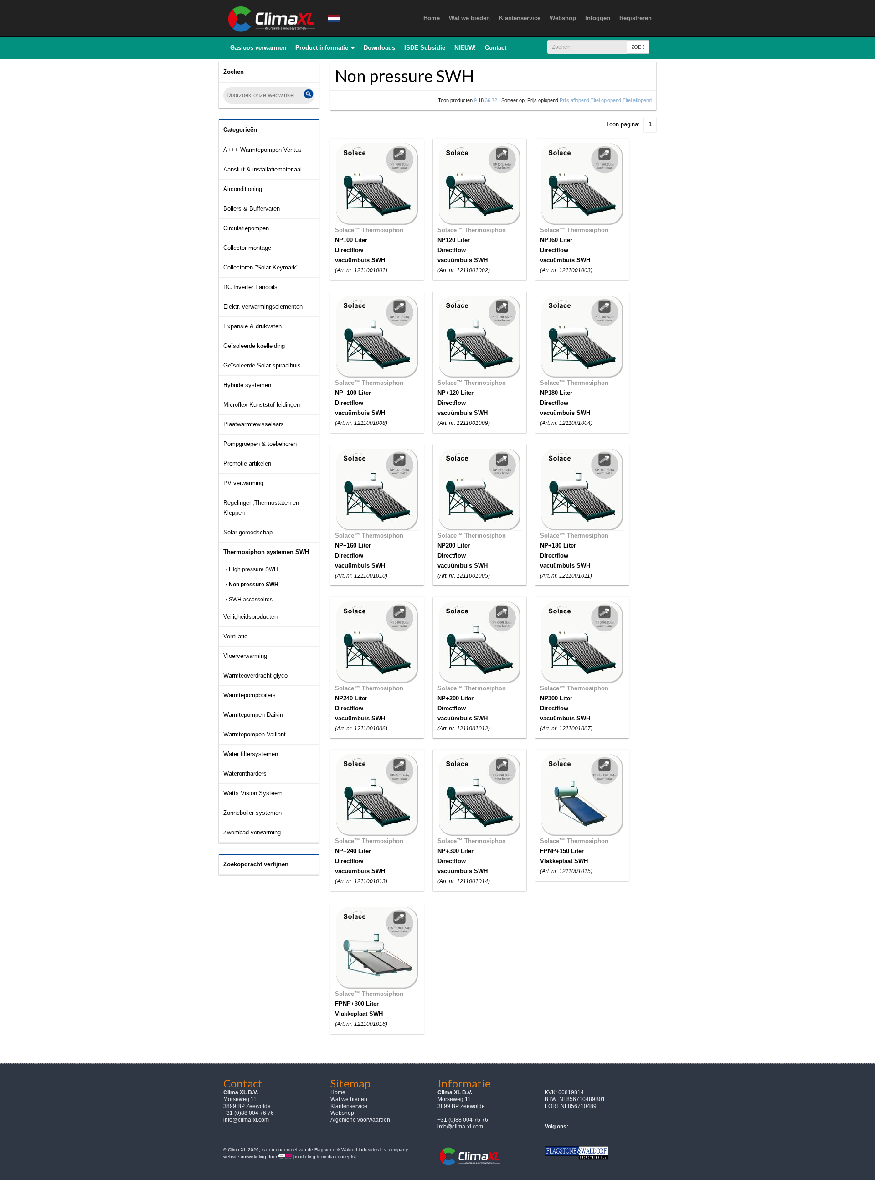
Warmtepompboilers (249, 695)
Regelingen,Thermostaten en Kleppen (261, 507)
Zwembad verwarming (252, 832)
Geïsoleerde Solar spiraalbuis (262, 365)
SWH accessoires (250, 599)
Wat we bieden (348, 1099)
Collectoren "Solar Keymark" (261, 267)
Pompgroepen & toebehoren (260, 443)
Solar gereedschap (248, 532)
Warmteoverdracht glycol (256, 675)
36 (487, 100)
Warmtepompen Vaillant (254, 734)
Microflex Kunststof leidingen (261, 404)
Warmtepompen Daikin (253, 714)
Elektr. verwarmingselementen (263, 306)
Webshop (342, 1113)
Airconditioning (242, 189)
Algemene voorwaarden (360, 1120)
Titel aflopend (637, 100)
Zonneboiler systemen (252, 812)
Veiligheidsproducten (250, 616)
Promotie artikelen (247, 463)
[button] (325, 47)
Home (337, 1092)
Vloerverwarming (245, 655)
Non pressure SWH (252, 584)
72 (494, 100)
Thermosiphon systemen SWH (266, 552)
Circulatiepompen (246, 228)
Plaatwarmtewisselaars (253, 424)
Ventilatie (235, 636)
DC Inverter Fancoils (250, 287)
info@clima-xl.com (246, 1120)
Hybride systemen (247, 385)
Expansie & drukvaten (252, 326)
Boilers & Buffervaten (251, 208)
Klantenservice (348, 1106)
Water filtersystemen (250, 753)
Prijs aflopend (574, 100)
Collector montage (247, 247)
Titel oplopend (606, 100)
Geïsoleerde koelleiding (254, 345)
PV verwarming (243, 483)
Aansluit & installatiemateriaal (262, 169)
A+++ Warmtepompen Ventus (262, 149)
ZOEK (638, 46)
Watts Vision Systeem (253, 793)
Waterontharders (245, 773)
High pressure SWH (252, 569)
